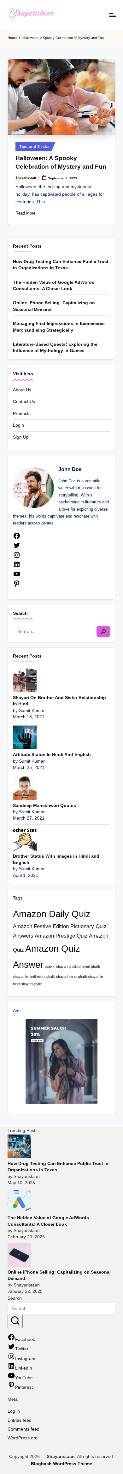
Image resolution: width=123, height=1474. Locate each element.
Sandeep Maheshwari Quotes (44, 805)
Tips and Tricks (34, 146)
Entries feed (20, 1420)
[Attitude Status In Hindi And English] (25, 737)
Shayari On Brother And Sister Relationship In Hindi (59, 700)
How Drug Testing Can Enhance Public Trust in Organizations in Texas (60, 264)
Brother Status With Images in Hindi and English (56, 859)
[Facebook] (16, 538)
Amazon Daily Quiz (52, 914)
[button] (15, 1321)
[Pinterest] (16, 586)
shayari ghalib (31, 984)
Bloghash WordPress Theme (61, 1463)
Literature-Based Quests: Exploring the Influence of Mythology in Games (55, 347)
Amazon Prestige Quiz (61, 936)
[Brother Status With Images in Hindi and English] (25, 838)
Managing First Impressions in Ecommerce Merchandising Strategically (59, 326)
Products (22, 413)
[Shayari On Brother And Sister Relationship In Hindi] (25, 680)
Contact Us (24, 401)
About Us (22, 390)
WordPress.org (23, 1438)
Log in (14, 1411)
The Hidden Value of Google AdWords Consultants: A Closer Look (53, 285)
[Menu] (112, 15)
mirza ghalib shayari (52, 976)
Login (18, 425)
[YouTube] (16, 576)
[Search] (103, 631)
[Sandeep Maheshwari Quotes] (25, 788)
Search (20, 613)
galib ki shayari (56, 966)
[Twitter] (16, 547)
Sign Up (21, 437)
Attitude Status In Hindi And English (52, 754)
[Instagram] (16, 557)
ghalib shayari (79, 966)
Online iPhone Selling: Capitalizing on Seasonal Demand (54, 305)
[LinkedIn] (16, 566)
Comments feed (23, 1429)
